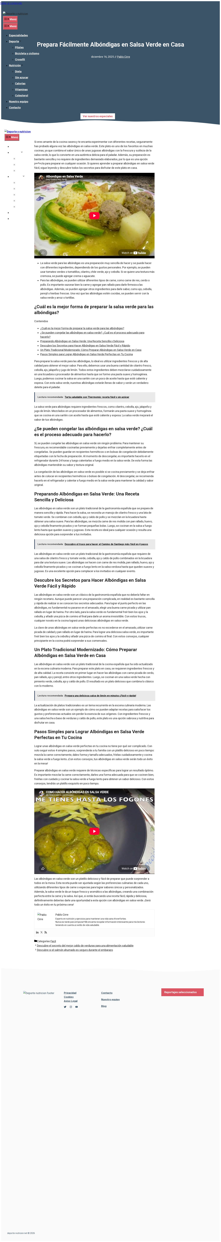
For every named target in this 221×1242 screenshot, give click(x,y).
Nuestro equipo (18, 101)
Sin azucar (21, 77)
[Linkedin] (37, 932)
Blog (103, 1006)
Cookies (69, 996)
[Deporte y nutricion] (18, 131)
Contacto (15, 107)
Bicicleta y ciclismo (27, 53)
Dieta (18, 71)
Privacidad (70, 992)
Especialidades (18, 35)
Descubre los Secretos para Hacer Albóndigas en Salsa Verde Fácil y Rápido (85, 345)
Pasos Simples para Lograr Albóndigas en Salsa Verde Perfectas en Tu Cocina (86, 354)
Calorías (20, 83)
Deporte (14, 41)
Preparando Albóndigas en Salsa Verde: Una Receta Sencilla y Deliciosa (82, 341)
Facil (53, 941)
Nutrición (15, 65)
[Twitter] (41, 932)
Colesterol (21, 95)
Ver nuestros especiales (98, 116)
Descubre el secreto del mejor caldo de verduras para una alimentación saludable (85, 945)
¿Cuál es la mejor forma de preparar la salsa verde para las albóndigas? (82, 328)
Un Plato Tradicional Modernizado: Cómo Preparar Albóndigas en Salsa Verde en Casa (90, 349)
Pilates (19, 47)
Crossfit (20, 59)
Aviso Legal (70, 1000)
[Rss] (45, 932)
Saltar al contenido (11, 3)
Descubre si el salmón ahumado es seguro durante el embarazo (75, 950)
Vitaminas (21, 89)
